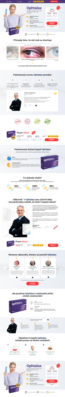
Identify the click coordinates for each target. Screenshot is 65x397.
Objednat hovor (54, 1)
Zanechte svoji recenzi (32, 283)
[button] (8, 52)
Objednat (52, 23)
